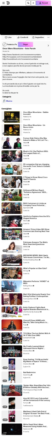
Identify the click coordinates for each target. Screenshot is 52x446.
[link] (10, 44)
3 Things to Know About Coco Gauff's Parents (35, 178)
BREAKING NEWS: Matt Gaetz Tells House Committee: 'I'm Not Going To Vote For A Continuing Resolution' (36, 256)
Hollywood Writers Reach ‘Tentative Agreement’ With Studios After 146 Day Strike (34, 191)
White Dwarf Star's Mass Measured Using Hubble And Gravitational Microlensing (34, 426)
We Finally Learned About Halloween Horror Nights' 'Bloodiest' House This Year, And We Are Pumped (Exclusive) (36, 347)
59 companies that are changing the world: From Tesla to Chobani (36, 165)
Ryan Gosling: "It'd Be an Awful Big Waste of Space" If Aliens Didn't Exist (35, 361)
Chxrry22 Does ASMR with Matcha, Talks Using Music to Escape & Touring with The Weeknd (35, 321)
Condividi (24, 37)
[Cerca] (28, 2)
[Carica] (33, 2)
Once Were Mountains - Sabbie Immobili (35, 113)
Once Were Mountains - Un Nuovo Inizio (34, 126)
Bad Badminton (29, 372)
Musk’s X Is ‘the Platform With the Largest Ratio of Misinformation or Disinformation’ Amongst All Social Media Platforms (35, 152)
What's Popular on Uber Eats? (35, 268)
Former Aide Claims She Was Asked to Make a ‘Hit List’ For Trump (35, 139)
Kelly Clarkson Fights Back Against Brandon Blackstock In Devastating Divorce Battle (35, 308)
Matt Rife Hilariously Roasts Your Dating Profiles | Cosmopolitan (36, 295)
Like (9, 37)
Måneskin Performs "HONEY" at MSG (36, 282)
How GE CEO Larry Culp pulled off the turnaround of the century (36, 399)
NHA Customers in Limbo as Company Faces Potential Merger (34, 204)
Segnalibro (39, 37)
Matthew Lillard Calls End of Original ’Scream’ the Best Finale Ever (36, 413)
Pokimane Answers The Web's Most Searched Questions (35, 243)
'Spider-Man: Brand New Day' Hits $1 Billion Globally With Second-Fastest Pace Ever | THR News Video (36, 386)
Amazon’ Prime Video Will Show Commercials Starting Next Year (36, 230)
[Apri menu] (4, 2)
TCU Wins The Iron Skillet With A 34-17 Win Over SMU (36, 334)
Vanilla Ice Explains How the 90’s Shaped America (36, 217)
